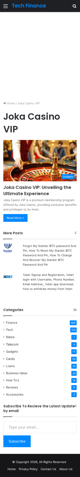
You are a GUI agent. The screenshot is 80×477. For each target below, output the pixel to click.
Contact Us (48, 469)
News (10, 337)
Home (10, 103)
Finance (11, 322)
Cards (10, 359)
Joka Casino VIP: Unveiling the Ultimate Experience (37, 190)
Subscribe (17, 441)
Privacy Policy (28, 469)
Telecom (12, 344)
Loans (10, 366)
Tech (9, 329)
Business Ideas (16, 373)
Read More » (15, 218)
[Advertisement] (40, 56)
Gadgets (12, 351)
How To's (12, 380)
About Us (65, 469)
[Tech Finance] (29, 6)
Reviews (12, 387)
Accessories (14, 394)
